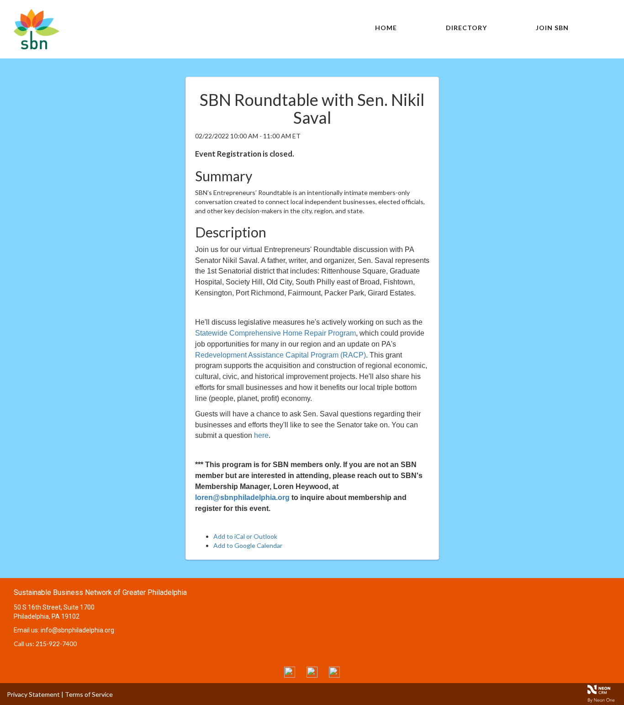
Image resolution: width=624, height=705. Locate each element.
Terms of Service (89, 694)
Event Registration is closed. (244, 153)
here (261, 435)
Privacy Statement (33, 694)
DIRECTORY (466, 28)
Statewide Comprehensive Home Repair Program (275, 333)
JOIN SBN (552, 28)
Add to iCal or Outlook (245, 536)
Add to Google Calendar (247, 545)
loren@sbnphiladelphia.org (242, 497)
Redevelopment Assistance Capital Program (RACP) (280, 355)
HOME (386, 28)
